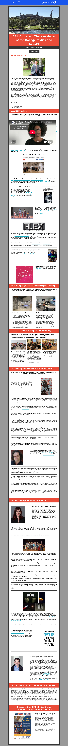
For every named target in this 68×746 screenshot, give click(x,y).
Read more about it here (48, 455)
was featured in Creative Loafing (22, 236)
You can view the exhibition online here (47, 616)
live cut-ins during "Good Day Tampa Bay (46, 210)
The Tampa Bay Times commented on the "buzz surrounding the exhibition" (22, 194)
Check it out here (25, 409)
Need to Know (45, 674)
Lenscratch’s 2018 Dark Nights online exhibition (36, 614)
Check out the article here (28, 253)
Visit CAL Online (34, 51)
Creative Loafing (46, 244)
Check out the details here (47, 452)
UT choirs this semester (44, 181)
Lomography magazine (16, 620)
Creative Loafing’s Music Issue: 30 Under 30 (21, 251)
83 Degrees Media (36, 244)
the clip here (41, 213)
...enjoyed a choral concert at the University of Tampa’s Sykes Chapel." (27, 180)
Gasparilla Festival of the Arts (17, 633)
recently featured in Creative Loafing (19, 150)
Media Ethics (47, 673)
